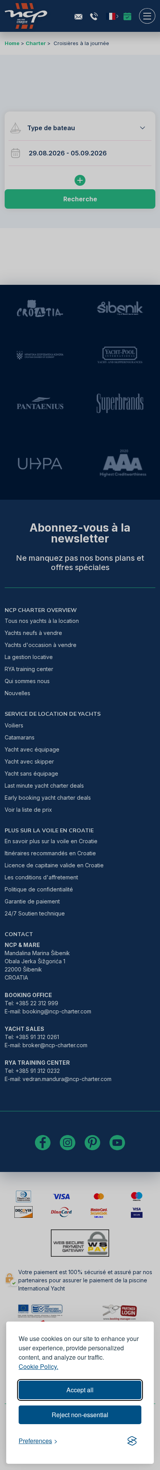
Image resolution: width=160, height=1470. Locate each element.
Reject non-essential (80, 1414)
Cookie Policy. (38, 1366)
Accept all (80, 1389)
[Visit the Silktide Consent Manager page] (132, 1441)
